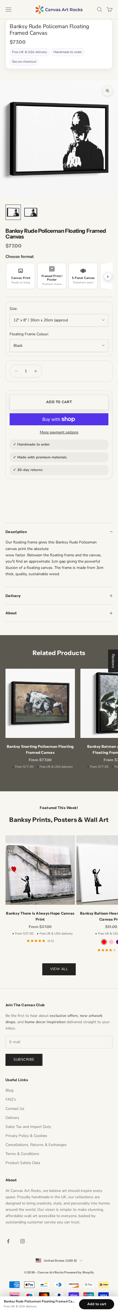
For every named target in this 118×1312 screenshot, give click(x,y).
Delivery (12, 1117)
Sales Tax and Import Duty (28, 1126)
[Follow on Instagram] (22, 1241)
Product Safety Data (22, 1162)
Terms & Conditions (22, 1153)
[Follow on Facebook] (8, 1241)
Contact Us (14, 1108)
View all (59, 969)
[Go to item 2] (30, 212)
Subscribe (24, 1059)
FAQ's (10, 1099)
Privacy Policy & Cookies (26, 1135)
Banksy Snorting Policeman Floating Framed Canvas (40, 749)
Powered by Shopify (79, 1272)
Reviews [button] (113, 661)
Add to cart (59, 402)
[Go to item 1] (13, 212)
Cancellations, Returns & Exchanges (36, 1144)
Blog (9, 1090)
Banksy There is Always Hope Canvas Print (40, 916)
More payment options (59, 432)
